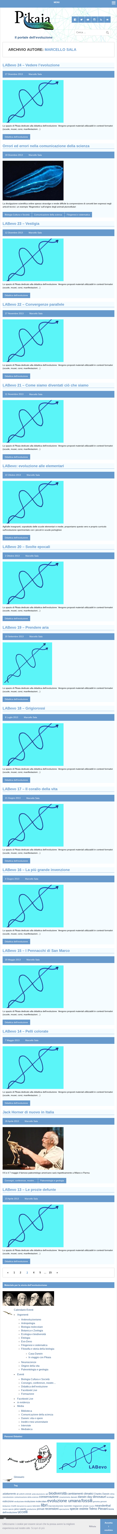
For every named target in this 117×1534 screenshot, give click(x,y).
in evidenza (23, 1402)
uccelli (23, 1512)
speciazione (64, 1509)
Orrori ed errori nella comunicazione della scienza (46, 146)
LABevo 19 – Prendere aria (26, 627)
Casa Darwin (35, 1353)
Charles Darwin (101, 1494)
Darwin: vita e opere (32, 1418)
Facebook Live (29, 1390)
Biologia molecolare (32, 1327)
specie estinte (79, 1508)
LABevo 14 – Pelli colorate (25, 1031)
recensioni (51, 1508)
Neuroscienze (28, 1362)
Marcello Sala (35, 74)
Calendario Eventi (23, 1310)
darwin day (85, 1496)
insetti (13, 1506)
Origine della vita (30, 1366)
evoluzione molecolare (35, 1501)
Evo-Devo (26, 1341)
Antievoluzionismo (31, 1319)
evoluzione (19, 1501)
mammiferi (68, 1506)
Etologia (25, 1338)
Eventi (20, 1374)
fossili (86, 1500)
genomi (103, 1502)
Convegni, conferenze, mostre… (38, 1383)
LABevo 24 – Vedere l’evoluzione (31, 65)
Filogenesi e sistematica (78, 214)
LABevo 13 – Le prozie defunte (29, 1190)
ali (18, 1494)
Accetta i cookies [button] (109, 1526)
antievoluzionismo (38, 1494)
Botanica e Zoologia (32, 1330)
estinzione (8, 1501)
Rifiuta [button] (92, 1526)
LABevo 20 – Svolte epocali (26, 547)
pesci (17, 1509)
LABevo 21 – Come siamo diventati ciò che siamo (46, 385)
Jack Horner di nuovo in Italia (28, 1112)
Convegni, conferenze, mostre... (20, 1180)
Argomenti (22, 1314)
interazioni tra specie (24, 1506)
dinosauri (99, 1496)
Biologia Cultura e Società (17, 214)
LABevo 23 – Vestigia (21, 223)
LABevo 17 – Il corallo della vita (30, 789)
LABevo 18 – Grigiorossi (24, 708)
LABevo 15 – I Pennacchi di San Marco (36, 951)
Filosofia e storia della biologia (37, 1349)
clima (112, 1494)
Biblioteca (26, 1411)
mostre (91, 1506)
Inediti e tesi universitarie (34, 1422)
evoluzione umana (64, 1501)
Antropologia (28, 1323)
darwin (74, 1497)
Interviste (26, 1425)
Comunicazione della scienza (48, 214)
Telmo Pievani (98, 1508)
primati (40, 1509)
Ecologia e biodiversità (33, 1334)
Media (20, 1406)
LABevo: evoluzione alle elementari (33, 466)
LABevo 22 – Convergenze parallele (33, 304)
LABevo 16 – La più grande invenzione (36, 870)
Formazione (27, 1394)
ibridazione (7, 1506)
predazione (31, 1509)
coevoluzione (8, 1497)
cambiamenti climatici (80, 1493)
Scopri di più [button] (38, 1528)
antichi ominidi (25, 1494)
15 (50, 1272)
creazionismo (64, 1497)
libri (44, 1505)
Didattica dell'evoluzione (16, 137)
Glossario (19, 1477)
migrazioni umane (81, 1506)
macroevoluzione (55, 1506)
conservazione (48, 1496)
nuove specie (8, 1509)
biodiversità (58, 1493)
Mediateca (26, 1429)
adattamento (9, 1493)
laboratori (36, 1506)
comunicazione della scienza (26, 1497)
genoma (96, 1501)
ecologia (110, 1497)
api (47, 1494)
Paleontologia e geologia (52, 1180)
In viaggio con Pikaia (39, 1357)
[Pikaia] (33, 29)
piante (23, 1509)
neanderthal (103, 1505)
